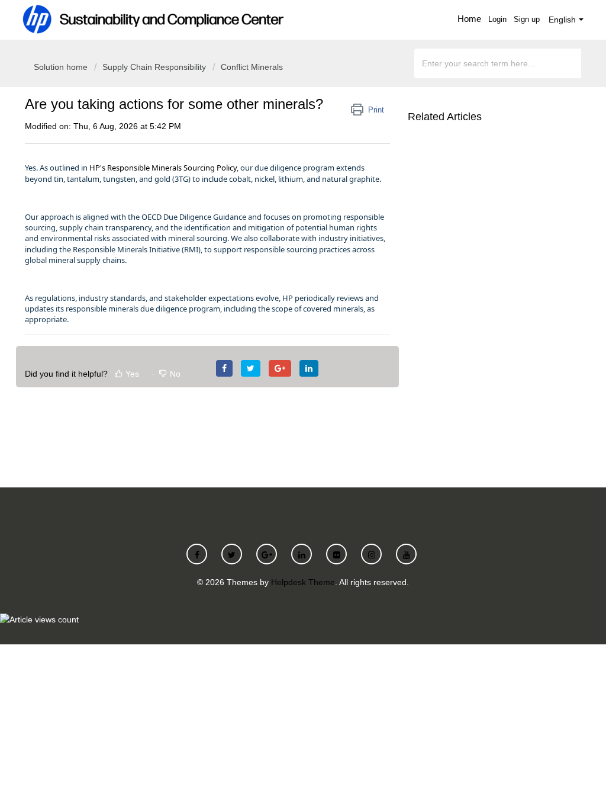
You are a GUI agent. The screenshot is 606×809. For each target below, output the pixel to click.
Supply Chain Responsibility (154, 67)
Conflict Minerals (252, 67)
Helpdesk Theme (303, 582)
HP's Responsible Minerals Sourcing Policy (163, 167)
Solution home (62, 67)
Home (469, 19)
